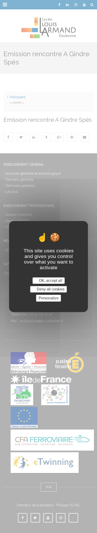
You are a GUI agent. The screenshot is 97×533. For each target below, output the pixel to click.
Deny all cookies (50, 289)
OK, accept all (50, 281)
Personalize (49, 298)
